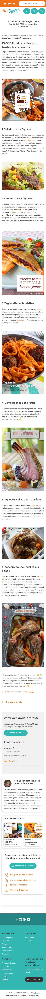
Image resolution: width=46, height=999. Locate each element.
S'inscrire (35, 979)
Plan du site (34, 996)
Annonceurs (7, 970)
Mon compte (25, 11)
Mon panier (33, 11)
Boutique (5, 954)
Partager (31, 692)
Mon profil (29, 941)
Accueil (4, 35)
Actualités (6, 966)
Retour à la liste (14, 702)
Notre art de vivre (26, 35)
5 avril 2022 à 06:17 (12, 752)
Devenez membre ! (15, 732)
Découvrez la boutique (25, 865)
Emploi (4, 976)
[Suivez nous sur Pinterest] (24, 919)
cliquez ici (30, 140)
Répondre (12, 761)
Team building (7, 947)
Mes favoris (40, 11)
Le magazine (13, 35)
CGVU (9, 993)
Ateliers (5, 944)
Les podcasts (7, 973)
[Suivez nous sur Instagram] (20, 919)
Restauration (7, 951)
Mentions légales (21, 993)
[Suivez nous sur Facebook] (17, 919)
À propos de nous (9, 963)
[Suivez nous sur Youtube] (28, 919)
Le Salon (5, 941)
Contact (5, 980)
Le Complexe (7, 937)
